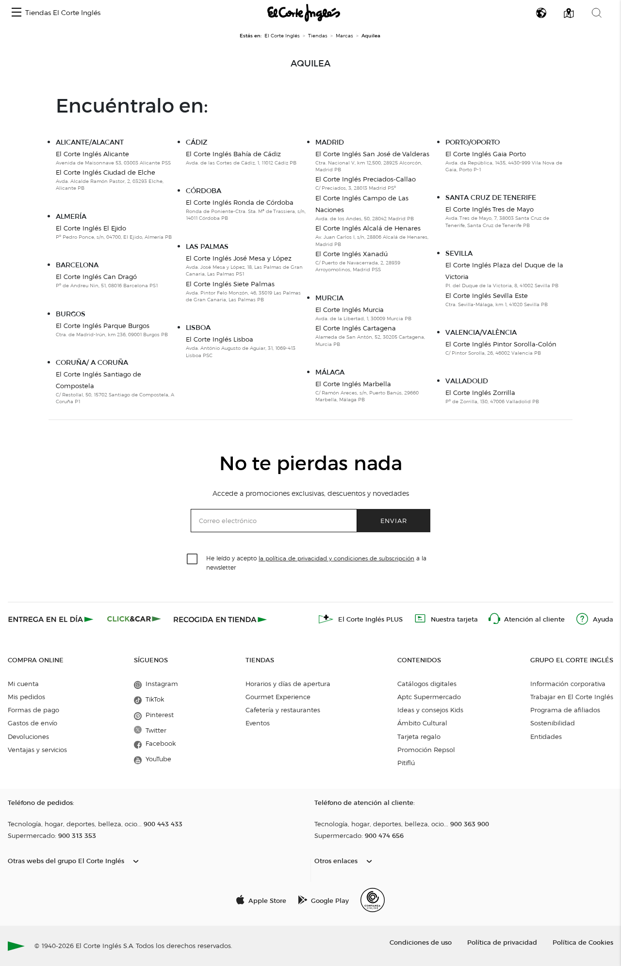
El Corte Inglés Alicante (92, 154)
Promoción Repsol (426, 749)
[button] (16, 13)
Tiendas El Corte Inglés (62, 13)
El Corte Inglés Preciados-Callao (365, 179)
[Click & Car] (134, 619)
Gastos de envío (32, 723)
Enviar (393, 520)
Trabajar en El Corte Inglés (571, 697)
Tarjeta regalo (419, 736)
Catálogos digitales (427, 684)
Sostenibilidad (552, 723)
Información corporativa (567, 684)
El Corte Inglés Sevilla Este (486, 295)
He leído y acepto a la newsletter (316, 562)
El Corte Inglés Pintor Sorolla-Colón (500, 344)
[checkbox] (192, 559)
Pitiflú (406, 763)
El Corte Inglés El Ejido (91, 228)
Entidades (546, 736)
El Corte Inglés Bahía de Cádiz (233, 154)
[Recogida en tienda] (220, 619)
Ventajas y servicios (37, 749)
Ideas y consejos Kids (430, 710)
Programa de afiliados (565, 710)
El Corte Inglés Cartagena (355, 328)
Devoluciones (28, 736)
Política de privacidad (502, 942)
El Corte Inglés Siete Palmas (230, 284)
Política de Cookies (583, 942)
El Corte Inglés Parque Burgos (102, 325)
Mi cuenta (23, 684)
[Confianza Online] (372, 900)
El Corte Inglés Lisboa (219, 339)
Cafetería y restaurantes (282, 710)
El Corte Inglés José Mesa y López (239, 258)
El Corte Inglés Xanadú (351, 254)
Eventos (257, 723)
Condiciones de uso (421, 942)
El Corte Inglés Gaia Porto (485, 154)
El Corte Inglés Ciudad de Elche (105, 172)
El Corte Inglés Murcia (349, 309)
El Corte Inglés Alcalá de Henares (368, 228)
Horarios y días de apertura (287, 684)
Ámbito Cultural (422, 723)
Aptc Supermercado (429, 697)
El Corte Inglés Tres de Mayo (489, 209)
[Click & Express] (52, 619)
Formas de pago (33, 710)
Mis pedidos (26, 697)
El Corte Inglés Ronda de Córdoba (240, 202)
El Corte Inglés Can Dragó (96, 276)
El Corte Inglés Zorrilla (480, 392)
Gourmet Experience (277, 697)
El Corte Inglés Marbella (353, 384)
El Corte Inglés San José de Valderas (372, 154)
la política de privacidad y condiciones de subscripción (336, 558)
